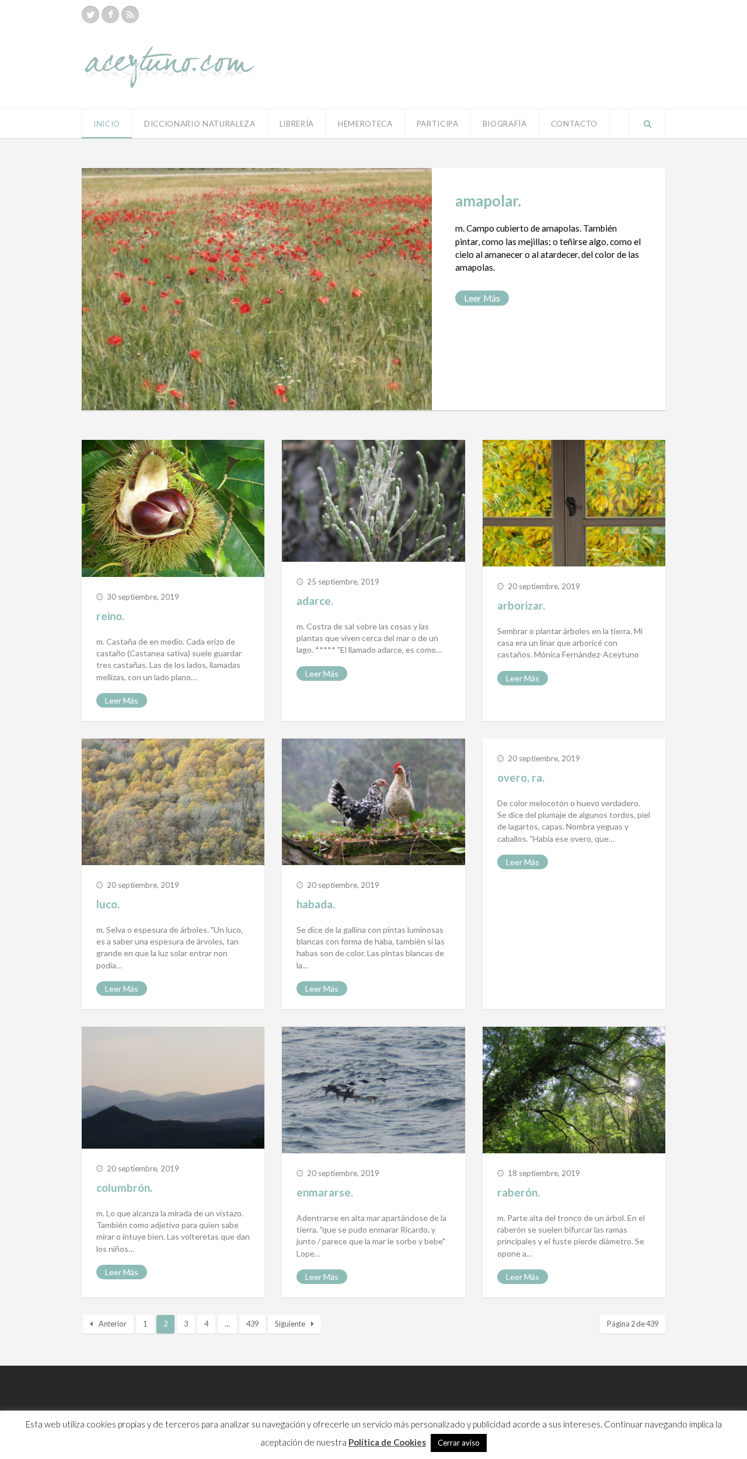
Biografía (505, 123)
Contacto (574, 123)
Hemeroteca (365, 123)
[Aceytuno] (169, 54)
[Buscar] (647, 123)
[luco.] (173, 802)
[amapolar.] (257, 289)
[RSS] (130, 14)
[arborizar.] (574, 503)
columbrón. (124, 1187)
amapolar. (488, 200)
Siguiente (290, 1323)
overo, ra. (520, 777)
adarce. (314, 600)
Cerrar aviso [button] (459, 1442)
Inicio (106, 123)
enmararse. (324, 1192)
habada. (315, 904)
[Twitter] (90, 14)
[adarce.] (373, 501)
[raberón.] (574, 1090)
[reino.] (173, 508)
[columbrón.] (173, 1088)
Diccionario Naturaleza (200, 123)
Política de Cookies (387, 1442)
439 (252, 1323)
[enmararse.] (373, 1090)
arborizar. (521, 605)
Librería (297, 123)
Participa (438, 123)
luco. (108, 904)
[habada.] (373, 802)
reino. (110, 615)
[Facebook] (110, 14)
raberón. (518, 1192)
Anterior (113, 1323)
